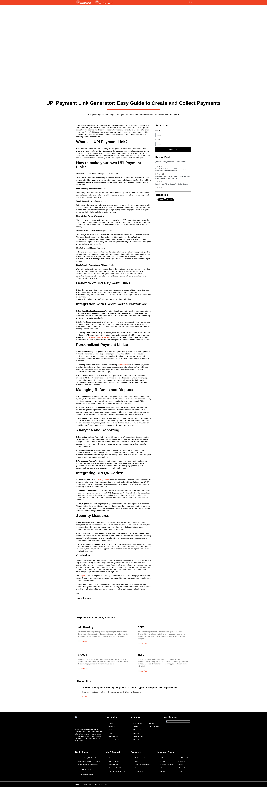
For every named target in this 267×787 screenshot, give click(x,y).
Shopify (87, 337)
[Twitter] (181, 784)
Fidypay (83, 576)
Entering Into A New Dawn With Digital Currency (172, 184)
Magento (107, 337)
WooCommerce (97, 337)
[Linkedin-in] (185, 784)
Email (157, 139)
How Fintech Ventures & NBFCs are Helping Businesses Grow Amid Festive (170, 169)
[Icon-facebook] (176, 784)
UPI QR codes (103, 480)
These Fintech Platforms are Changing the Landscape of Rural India (170, 162)
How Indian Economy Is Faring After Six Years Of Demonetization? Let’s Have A (172, 177)
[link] (191, 2)
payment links (123, 365)
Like (77, 593)
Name (157, 130)
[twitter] (189, 2)
